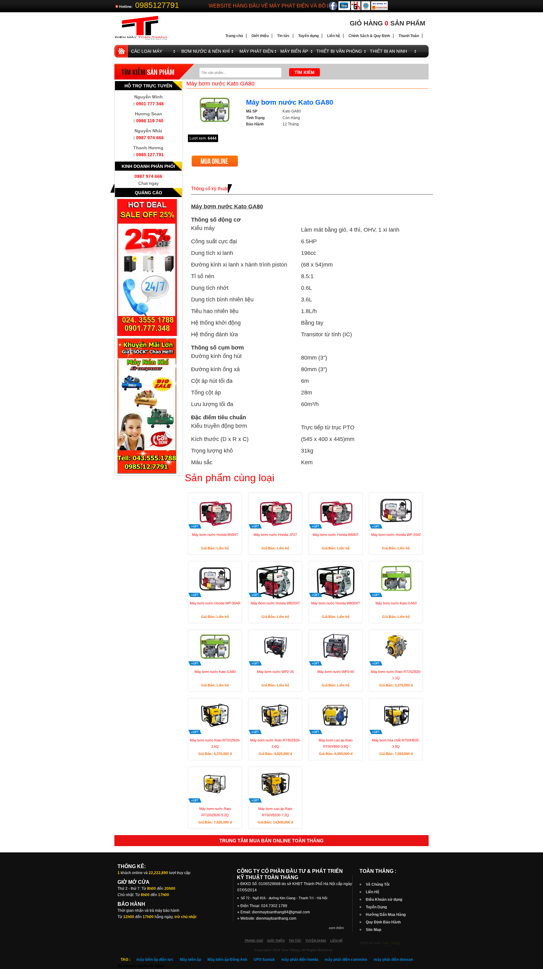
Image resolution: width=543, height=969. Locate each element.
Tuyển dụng (308, 36)
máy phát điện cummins (346, 959)
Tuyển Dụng (376, 907)
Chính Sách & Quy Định (369, 36)
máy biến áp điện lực (154, 959)
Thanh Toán (408, 36)
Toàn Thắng (390, 943)
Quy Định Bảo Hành (383, 922)
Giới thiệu (260, 36)
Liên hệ (333, 36)
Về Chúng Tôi (377, 884)
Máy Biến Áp (294, 51)
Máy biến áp (190, 959)
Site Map (373, 930)
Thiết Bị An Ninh (388, 51)
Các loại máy (146, 51)
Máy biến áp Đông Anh (227, 959)
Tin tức (283, 36)
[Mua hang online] (215, 158)
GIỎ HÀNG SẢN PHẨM (387, 23)
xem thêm (336, 928)
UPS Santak (264, 959)
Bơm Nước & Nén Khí (205, 51)
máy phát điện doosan (393, 959)
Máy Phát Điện (256, 51)
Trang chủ (234, 36)
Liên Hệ (372, 892)
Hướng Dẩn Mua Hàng (386, 914)
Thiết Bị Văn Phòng (339, 51)
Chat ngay (148, 183)
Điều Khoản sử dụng (384, 899)
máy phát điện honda (299, 959)
